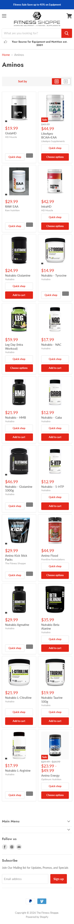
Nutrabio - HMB (15, 417)
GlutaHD (10, 133)
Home (6, 54)
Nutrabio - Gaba (51, 417)
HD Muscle (11, 137)
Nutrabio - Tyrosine (54, 275)
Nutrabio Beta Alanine (50, 626)
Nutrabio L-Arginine (18, 770)
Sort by (22, 81)
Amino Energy (50, 775)
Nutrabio (9, 279)
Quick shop (14, 156)
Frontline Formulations (53, 559)
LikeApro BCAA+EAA (49, 135)
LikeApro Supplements (53, 141)
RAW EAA (11, 206)
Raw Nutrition (12, 210)
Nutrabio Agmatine (17, 624)
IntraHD (46, 206)
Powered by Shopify (37, 916)
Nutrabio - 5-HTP (52, 486)
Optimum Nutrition (51, 779)
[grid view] (56, 81)
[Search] (66, 33)
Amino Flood (49, 555)
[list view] (65, 81)
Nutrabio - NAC (51, 344)
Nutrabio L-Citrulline (18, 697)
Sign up (58, 879)
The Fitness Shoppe (15, 563)
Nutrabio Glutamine (17, 275)
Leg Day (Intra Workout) (14, 346)
